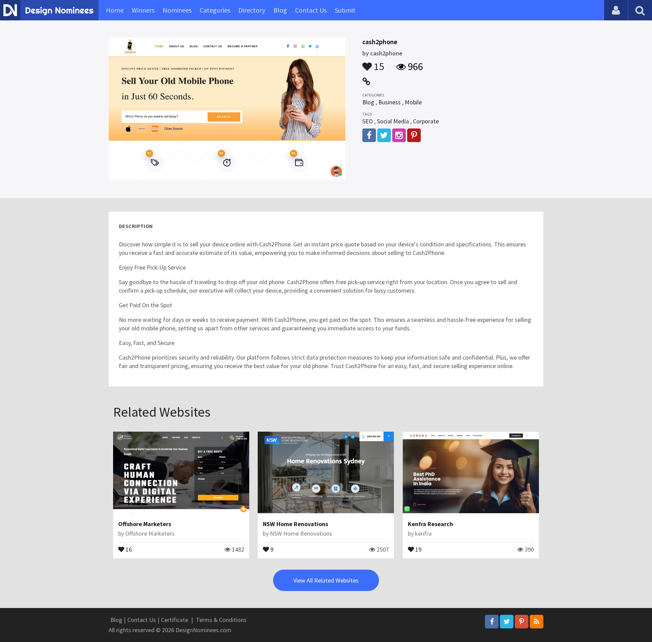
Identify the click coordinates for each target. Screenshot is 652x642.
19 (417, 548)
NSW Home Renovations (295, 524)
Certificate (174, 620)
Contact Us (311, 10)
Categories (215, 10)
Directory (251, 10)
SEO (367, 121)
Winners (143, 10)
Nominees (177, 10)
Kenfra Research (430, 524)
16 (128, 548)
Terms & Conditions (221, 620)
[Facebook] (492, 621)
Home (115, 10)
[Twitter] (506, 621)
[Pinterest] (521, 621)
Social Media (393, 121)
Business (389, 102)
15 (378, 63)
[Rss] (536, 621)
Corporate (426, 121)
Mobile (413, 102)
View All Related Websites (326, 580)
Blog (280, 10)
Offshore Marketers (144, 524)
